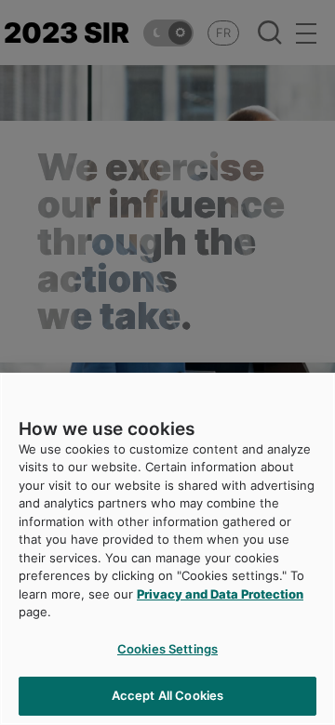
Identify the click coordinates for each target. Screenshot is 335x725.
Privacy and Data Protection (220, 594)
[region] (167, 549)
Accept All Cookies (167, 695)
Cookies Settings (167, 648)
